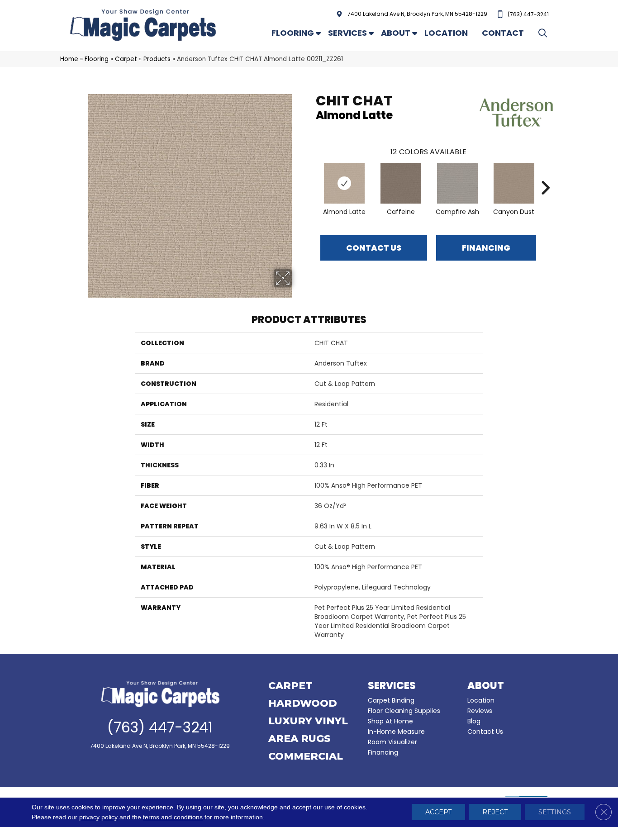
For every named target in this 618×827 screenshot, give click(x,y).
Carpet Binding (391, 700)
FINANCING (486, 247)
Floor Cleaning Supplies (404, 710)
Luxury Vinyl (308, 721)
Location (446, 32)
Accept (438, 812)
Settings (554, 812)
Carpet (126, 59)
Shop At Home (390, 721)
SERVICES (392, 686)
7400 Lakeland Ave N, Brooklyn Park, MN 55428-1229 (417, 14)
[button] (544, 33)
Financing (383, 752)
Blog (473, 721)
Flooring (292, 32)
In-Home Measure (396, 731)
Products (157, 59)
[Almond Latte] (344, 183)
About (395, 32)
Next (545, 174)
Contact (503, 32)
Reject (495, 812)
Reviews (479, 710)
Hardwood (302, 704)
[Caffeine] (400, 183)
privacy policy (98, 817)
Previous (311, 174)
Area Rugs (299, 739)
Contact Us (373, 247)
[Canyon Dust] (514, 183)
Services (347, 32)
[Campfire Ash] (457, 183)
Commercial (305, 756)
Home (69, 59)
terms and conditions (173, 817)
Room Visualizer (392, 741)
